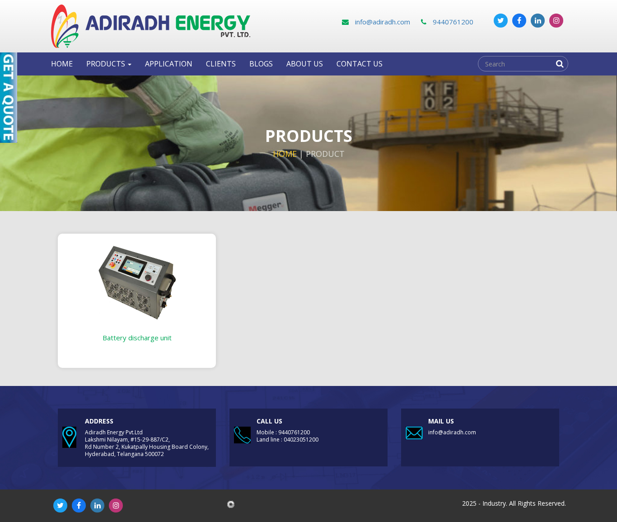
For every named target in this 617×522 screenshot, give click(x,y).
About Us (304, 64)
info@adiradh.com (381, 21)
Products (106, 64)
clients (221, 64)
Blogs (261, 64)
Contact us (360, 64)
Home (62, 64)
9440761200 (452, 21)
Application (168, 64)
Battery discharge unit (137, 337)
